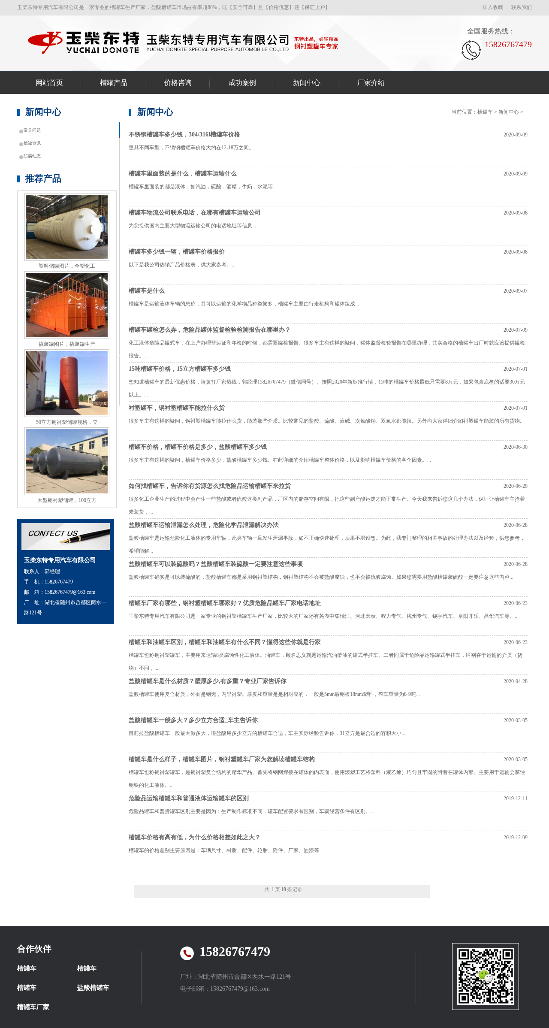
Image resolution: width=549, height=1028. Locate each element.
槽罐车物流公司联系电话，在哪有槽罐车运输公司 (195, 212)
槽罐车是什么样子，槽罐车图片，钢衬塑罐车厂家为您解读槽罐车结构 (222, 759)
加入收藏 (493, 7)
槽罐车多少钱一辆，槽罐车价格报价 (177, 251)
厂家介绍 (371, 82)
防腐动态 (32, 156)
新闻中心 (306, 82)
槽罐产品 (113, 82)
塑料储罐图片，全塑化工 (67, 266)
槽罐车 (185, 42)
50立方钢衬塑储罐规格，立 (67, 422)
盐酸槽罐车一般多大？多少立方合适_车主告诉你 (193, 720)
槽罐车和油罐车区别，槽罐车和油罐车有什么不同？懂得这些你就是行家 (225, 642)
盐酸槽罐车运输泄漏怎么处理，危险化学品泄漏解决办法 (204, 525)
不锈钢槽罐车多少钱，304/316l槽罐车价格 (184, 134)
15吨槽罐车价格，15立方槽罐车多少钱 (180, 369)
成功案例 (242, 82)
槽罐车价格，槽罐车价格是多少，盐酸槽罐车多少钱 (198, 447)
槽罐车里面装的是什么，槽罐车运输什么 (183, 173)
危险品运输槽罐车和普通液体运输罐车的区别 (189, 798)
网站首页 (49, 82)
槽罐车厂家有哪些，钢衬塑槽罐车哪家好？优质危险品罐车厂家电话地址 (225, 603)
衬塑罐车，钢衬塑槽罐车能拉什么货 (177, 408)
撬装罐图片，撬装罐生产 (67, 344)
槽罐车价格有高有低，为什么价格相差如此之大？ (195, 837)
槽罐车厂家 (33, 1007)
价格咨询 (178, 82)
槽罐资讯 (32, 143)
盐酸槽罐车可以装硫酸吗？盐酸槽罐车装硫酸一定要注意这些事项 (216, 564)
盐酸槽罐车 (93, 987)
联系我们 (521, 7)
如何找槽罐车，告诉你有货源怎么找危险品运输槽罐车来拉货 (210, 486)
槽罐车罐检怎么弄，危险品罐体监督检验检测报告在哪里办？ (210, 330)
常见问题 (32, 130)
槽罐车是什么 (147, 290)
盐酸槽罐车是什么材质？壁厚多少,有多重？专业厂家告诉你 (208, 681)
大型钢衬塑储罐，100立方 (67, 500)
